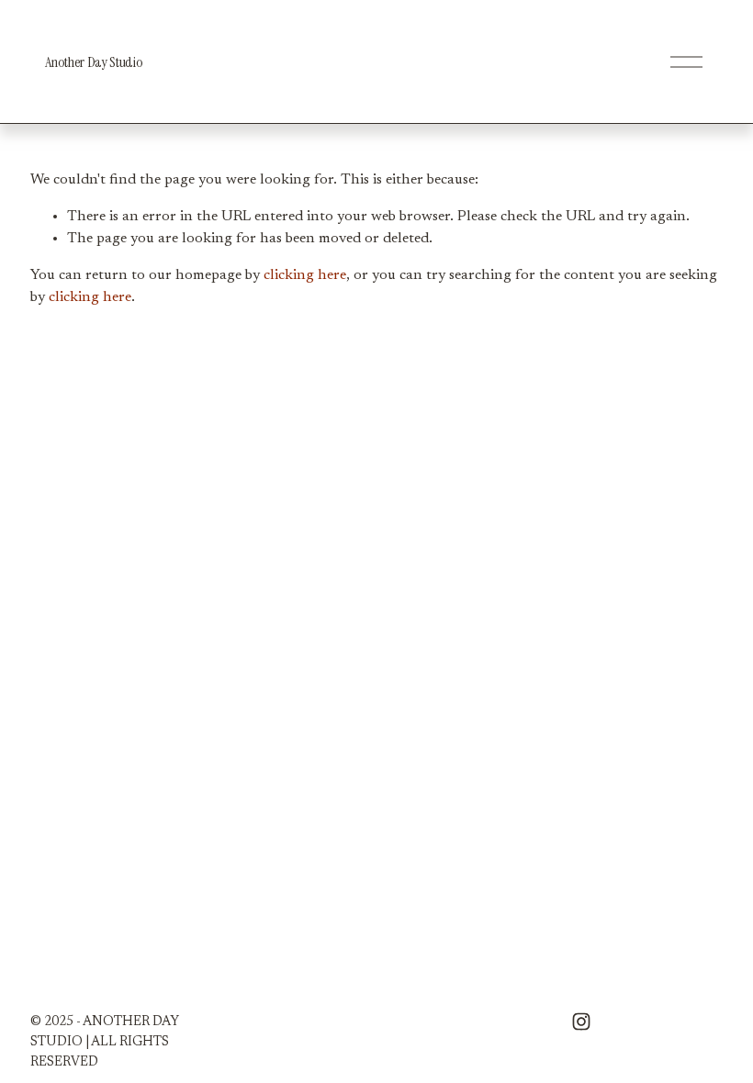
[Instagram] (581, 1021)
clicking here (305, 275)
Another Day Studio (93, 62)
